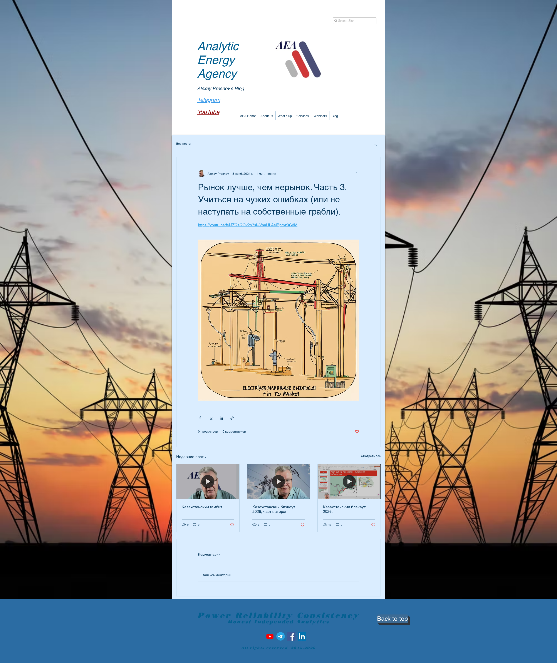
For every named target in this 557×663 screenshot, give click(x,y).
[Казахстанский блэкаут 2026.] (349, 481)
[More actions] (356, 173)
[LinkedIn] (302, 636)
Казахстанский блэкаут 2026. (344, 509)
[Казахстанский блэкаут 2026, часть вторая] (278, 481)
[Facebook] (291, 636)
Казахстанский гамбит (202, 507)
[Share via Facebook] (200, 418)
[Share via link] (232, 418)
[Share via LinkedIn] (221, 418)
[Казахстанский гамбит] (207, 481)
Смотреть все (371, 456)
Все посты (183, 143)
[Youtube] (270, 636)
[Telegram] (280, 636)
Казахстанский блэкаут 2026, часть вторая (273, 509)
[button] (375, 144)
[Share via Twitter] (211, 418)
